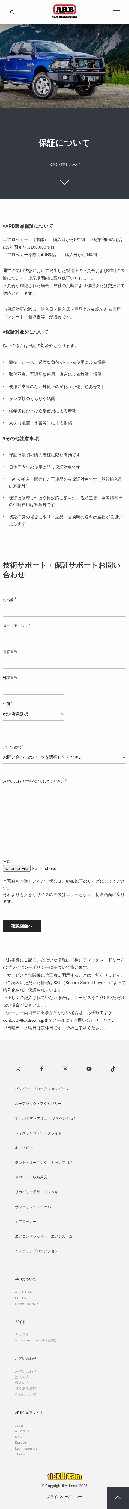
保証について (26, 1394)
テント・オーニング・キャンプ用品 (44, 1163)
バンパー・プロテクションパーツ (42, 1089)
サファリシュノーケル (33, 1207)
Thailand (22, 1454)
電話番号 (11, 651)
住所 (8, 703)
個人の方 (22, 1383)
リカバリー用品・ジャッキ (36, 1192)
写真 (6, 861)
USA (18, 1437)
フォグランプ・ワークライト (38, 1133)
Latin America (26, 1448)
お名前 (9, 599)
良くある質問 (26, 1388)
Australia (22, 1431)
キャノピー (24, 1148)
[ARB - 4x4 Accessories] (64, 11)
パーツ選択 (13, 746)
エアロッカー (26, 1222)
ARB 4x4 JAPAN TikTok (113, 1069)
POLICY (21, 1298)
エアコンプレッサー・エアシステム (44, 1236)
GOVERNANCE (26, 1304)
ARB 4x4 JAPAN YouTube (89, 1069)
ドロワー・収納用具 (31, 1177)
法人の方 (22, 1377)
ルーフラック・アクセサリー (38, 1103)
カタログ (22, 1335)
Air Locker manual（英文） (36, 1340)
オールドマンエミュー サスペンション (46, 1118)
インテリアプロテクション (36, 1251)
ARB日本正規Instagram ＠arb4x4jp (18, 1069)
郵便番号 (11, 677)
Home (52, 165)
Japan (19, 1425)
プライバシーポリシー (28, 967)
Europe (21, 1442)
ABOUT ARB (25, 1292)
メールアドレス (17, 625)
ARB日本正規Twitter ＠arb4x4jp (65, 1069)
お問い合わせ (26, 1371)
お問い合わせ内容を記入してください (35, 781)
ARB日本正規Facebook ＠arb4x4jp (41, 1069)
